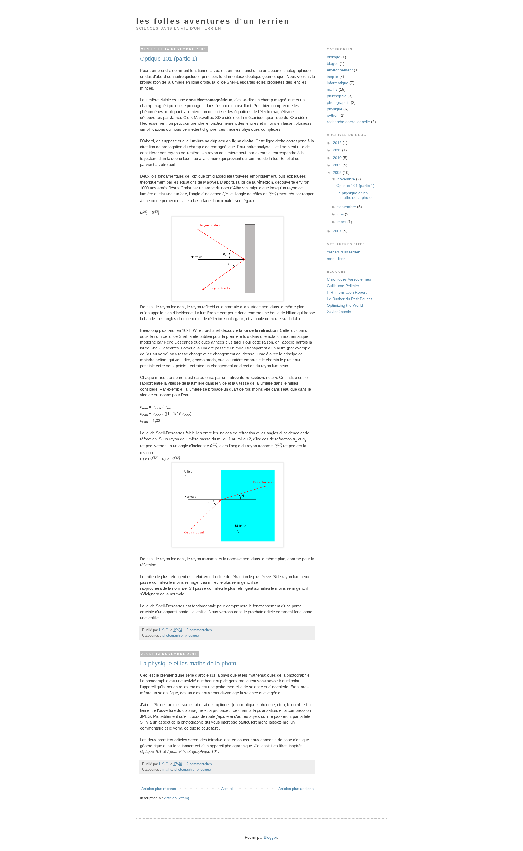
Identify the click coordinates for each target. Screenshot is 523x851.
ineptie (332, 76)
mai (341, 214)
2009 (338, 165)
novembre (346, 179)
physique (192, 635)
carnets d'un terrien (343, 252)
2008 (338, 172)
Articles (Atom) (176, 798)
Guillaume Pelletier (343, 286)
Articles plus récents (158, 788)
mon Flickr (336, 258)
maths (167, 769)
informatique (337, 83)
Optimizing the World (345, 305)
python (333, 115)
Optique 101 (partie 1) (168, 58)
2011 (337, 150)
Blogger (270, 837)
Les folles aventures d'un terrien (213, 21)
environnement (340, 70)
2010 (338, 158)
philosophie (336, 96)
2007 (338, 231)
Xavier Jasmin (339, 311)
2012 (338, 143)
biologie (333, 57)
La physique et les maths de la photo (188, 663)
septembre (347, 207)
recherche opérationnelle (348, 122)
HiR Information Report (347, 292)
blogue (333, 63)
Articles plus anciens (296, 788)
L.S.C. (164, 630)
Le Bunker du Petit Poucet (349, 299)
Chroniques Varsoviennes (349, 279)
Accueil (227, 788)
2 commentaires (199, 764)
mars (342, 222)
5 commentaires (199, 630)
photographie (172, 635)
